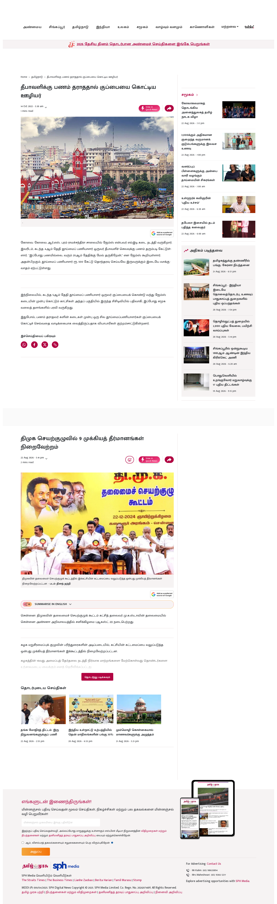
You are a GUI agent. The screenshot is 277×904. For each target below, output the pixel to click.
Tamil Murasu (122, 880)
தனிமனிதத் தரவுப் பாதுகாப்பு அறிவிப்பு (72, 835)
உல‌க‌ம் (123, 27)
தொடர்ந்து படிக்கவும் (97, 677)
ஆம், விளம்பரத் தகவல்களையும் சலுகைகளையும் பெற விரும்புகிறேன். (69, 843)
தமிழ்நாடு (80, 27)
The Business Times (59, 880)
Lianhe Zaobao (83, 880)
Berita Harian (103, 880)
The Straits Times (33, 880)
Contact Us (214, 863)
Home (24, 77)
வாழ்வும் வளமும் (169, 27)
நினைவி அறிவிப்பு (168, 892)
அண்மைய (32, 27)
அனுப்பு (35, 851)
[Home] (66, 866)
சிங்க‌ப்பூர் (57, 27)
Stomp (137, 880)
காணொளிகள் (202, 27)
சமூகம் (142, 27)
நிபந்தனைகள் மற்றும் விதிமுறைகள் (71, 892)
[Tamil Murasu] (35, 866)
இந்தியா (103, 27)
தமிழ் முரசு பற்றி (33, 892)
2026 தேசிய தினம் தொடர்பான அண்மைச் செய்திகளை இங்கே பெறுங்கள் (143, 44)
